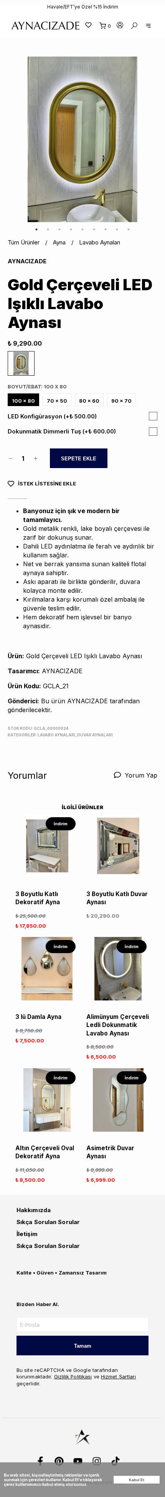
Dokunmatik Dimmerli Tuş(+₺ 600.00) (62, 431)
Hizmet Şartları (118, 1376)
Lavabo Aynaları (99, 242)
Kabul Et (137, 1480)
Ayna (66, 242)
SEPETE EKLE (78, 459)
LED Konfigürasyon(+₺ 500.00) (52, 416)
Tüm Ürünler (30, 242)
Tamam (82, 1346)
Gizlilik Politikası (73, 1376)
